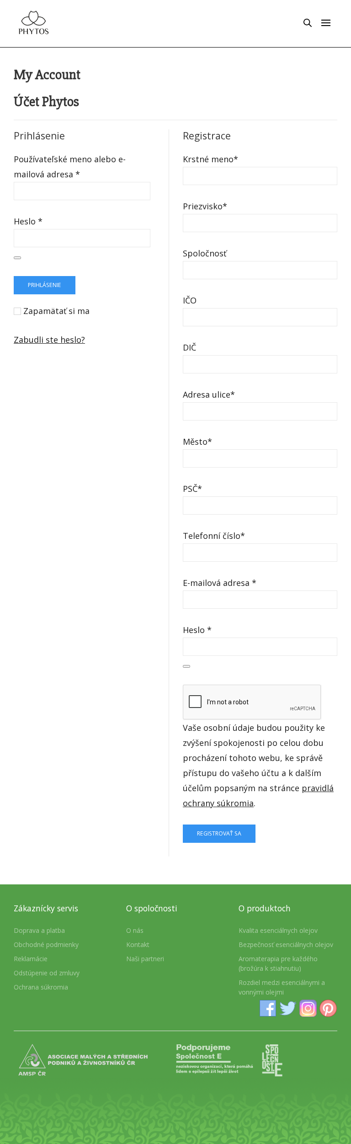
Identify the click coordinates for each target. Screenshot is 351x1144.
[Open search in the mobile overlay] (307, 22)
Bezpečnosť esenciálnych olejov (286, 944)
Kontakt (137, 944)
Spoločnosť (204, 253)
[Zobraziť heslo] (17, 257)
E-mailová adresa (219, 582)
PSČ (192, 488)
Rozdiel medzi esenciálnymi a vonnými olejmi (282, 987)
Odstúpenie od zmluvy (47, 972)
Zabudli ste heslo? (49, 339)
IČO (190, 300)
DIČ (189, 347)
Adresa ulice (209, 394)
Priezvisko (205, 206)
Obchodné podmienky (46, 944)
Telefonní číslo (214, 535)
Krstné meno (210, 159)
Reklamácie (31, 958)
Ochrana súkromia (41, 987)
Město (197, 441)
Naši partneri (145, 958)
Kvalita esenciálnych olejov (278, 930)
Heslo (28, 221)
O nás (135, 930)
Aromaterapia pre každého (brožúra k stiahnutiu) (278, 963)
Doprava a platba (39, 930)
